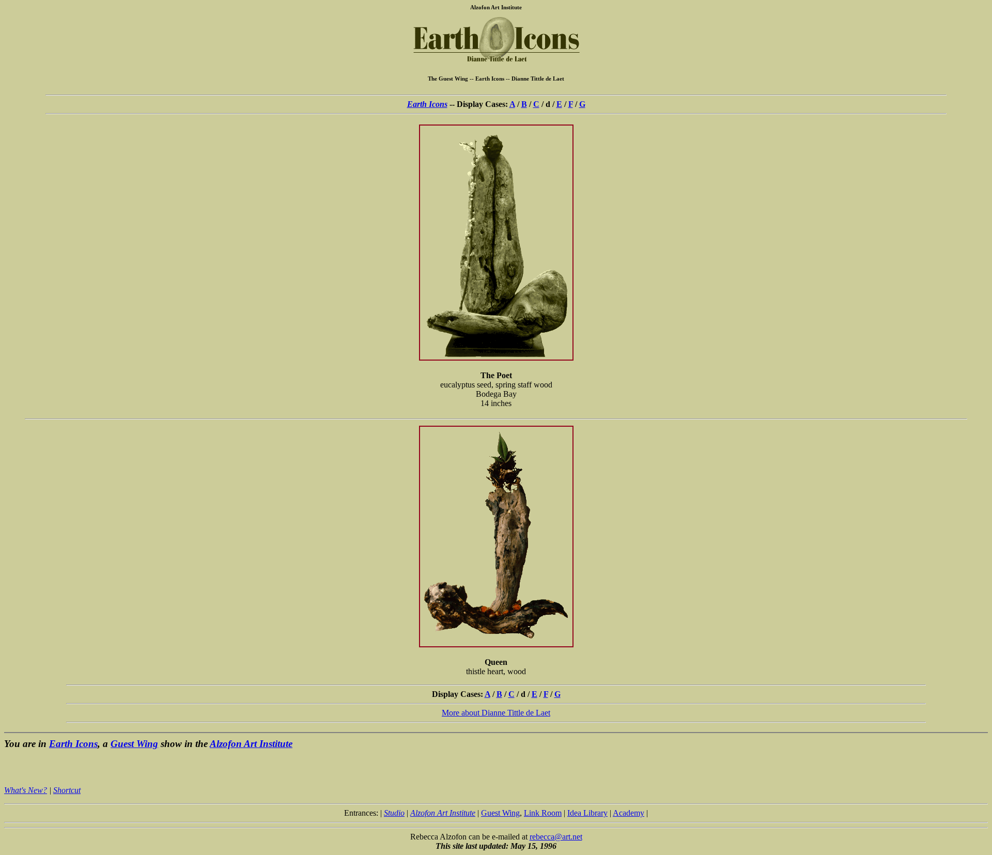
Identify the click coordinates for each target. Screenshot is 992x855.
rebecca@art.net (556, 836)
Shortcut (67, 790)
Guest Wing (134, 743)
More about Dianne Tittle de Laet (496, 712)
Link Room (543, 813)
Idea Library (587, 813)
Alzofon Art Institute (251, 743)
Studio (394, 813)
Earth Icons (427, 104)
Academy (628, 813)
